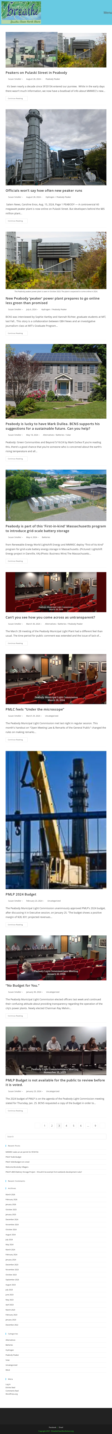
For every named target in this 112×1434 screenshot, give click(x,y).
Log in (8, 1384)
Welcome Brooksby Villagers (17, 1167)
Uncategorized (51, 716)
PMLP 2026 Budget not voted (17, 1162)
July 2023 (9, 1289)
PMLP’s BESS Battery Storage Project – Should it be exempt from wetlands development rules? (44, 1172)
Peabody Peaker (53, 79)
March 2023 (10, 1310)
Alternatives (48, 435)
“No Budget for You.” (23, 985)
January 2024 (11, 1259)
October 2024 (11, 1229)
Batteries (60, 435)
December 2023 (12, 1264)
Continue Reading (18, 97)
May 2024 (9, 1244)
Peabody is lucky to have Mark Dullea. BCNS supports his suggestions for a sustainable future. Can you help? (53, 426)
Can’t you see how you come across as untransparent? (50, 617)
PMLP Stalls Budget (13, 1157)
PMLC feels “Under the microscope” (35, 709)
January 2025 (11, 1214)
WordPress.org (12, 1394)
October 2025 (11, 1209)
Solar (68, 435)
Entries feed (10, 1387)
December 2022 (12, 1325)
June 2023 (9, 1294)
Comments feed (12, 1391)
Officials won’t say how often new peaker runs (44, 190)
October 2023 (11, 1274)
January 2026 (11, 1204)
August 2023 (11, 1284)
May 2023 (9, 1299)
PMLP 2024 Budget (21, 894)
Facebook (52, 1427)
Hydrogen (50, 197)
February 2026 (11, 1199)
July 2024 (9, 1239)
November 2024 (12, 1224)
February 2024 (11, 1254)
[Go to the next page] (102, 1125)
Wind (8, 1370)
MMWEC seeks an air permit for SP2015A (22, 1152)
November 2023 (12, 1269)
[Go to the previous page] (37, 1125)
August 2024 (11, 1234)
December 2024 (12, 1219)
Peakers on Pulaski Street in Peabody (36, 72)
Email (61, 1427)
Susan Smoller (14, 79)
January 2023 (11, 1319)
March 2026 (10, 1194)
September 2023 (12, 1279)
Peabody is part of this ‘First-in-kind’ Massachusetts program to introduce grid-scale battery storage (56, 528)
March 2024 (10, 1249)
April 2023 (10, 1304)
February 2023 (11, 1314)
